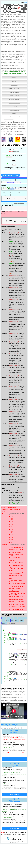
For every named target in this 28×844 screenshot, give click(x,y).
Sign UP (25, 2)
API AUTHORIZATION (14, 88)
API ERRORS (14, 106)
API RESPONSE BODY (14, 96)
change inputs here (17, 193)
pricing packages (12, 124)
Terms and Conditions (7, 841)
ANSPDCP (12, 842)
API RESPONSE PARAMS (14, 103)
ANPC (24, 841)
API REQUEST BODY (14, 92)
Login (22, 2)
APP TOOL (14, 81)
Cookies (20, 841)
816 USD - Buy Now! (14, 828)
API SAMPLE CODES (14, 110)
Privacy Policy (15, 841)
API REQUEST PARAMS (14, 99)
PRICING (14, 78)
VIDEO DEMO (14, 114)
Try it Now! (14, 759)
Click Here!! (4, 48)
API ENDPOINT (14, 85)
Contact (16, 842)
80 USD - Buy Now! (14, 794)
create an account (8, 119)
